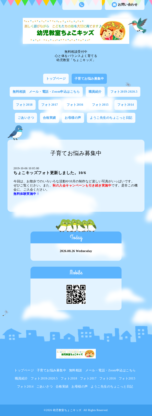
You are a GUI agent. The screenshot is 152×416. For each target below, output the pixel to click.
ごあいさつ (26, 117)
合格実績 (49, 117)
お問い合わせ (128, 4)
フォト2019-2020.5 (123, 91)
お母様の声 (73, 117)
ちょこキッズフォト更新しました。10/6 (49, 172)
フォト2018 (24, 104)
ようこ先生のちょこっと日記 (111, 117)
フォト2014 (125, 104)
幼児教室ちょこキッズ (67, 410)
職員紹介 (95, 91)
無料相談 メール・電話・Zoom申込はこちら (46, 91)
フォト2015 (100, 104)
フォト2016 (75, 104)
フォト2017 (49, 104)
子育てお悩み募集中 (89, 78)
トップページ (56, 78)
